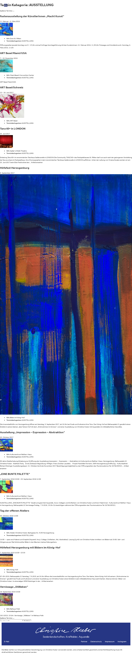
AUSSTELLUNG (27, 41)
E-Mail (6, 641)
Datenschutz (96, 641)
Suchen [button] (27, 621)
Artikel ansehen (37, 162)
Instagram (122, 641)
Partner (84, 641)
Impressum (109, 641)
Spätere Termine (7, 11)
